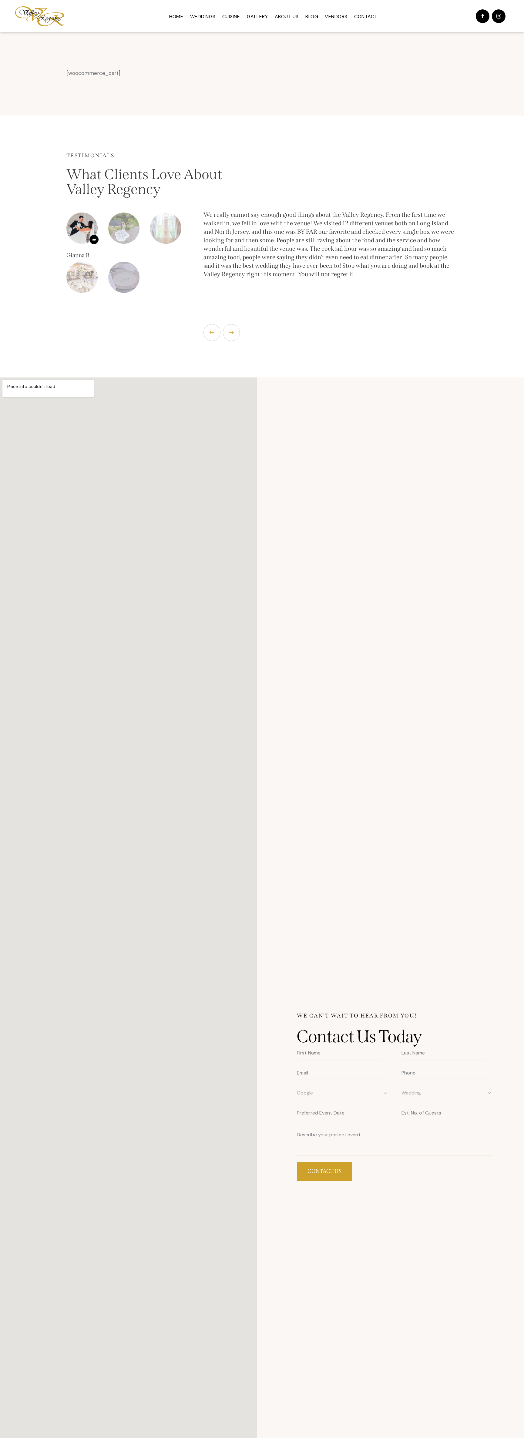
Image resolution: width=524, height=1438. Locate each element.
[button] (211, 332)
